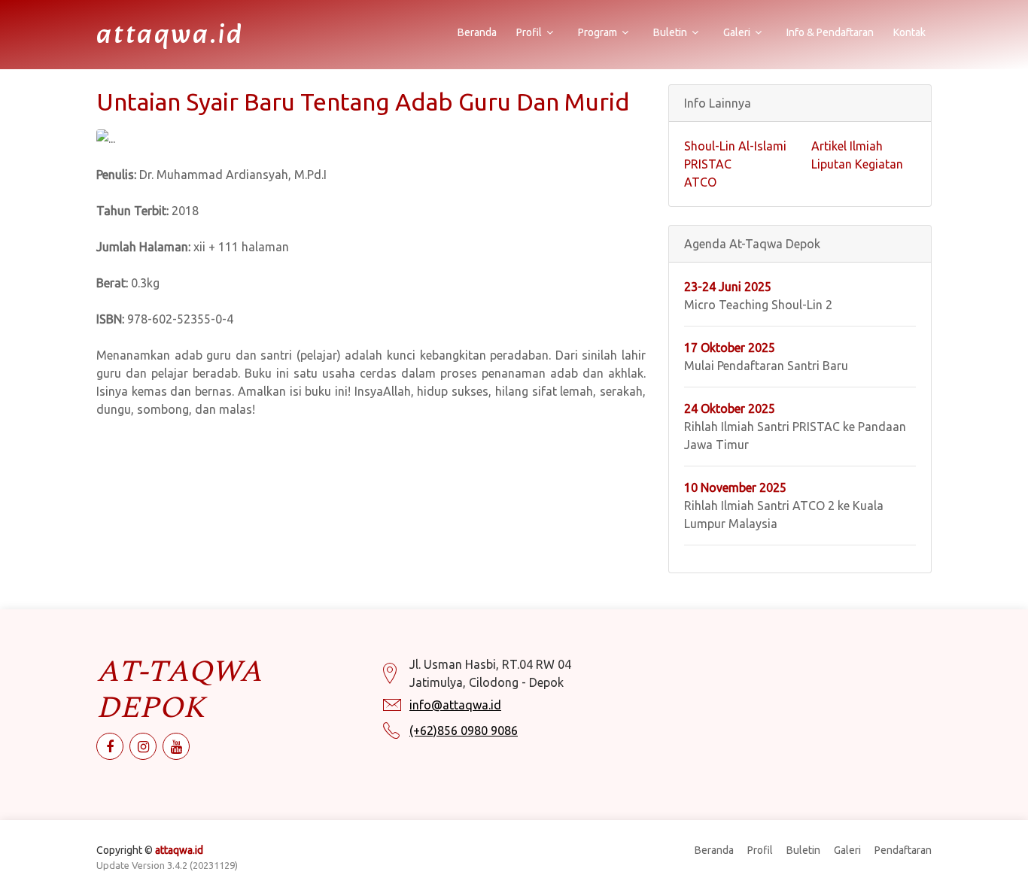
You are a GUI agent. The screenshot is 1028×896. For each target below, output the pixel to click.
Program (597, 32)
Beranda (477, 32)
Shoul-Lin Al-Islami (735, 146)
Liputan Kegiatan (857, 164)
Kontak (909, 32)
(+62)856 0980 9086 (463, 730)
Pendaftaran (903, 850)
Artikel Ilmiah (847, 146)
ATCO (700, 182)
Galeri (736, 32)
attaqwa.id (170, 36)
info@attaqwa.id (455, 705)
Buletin (670, 32)
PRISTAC (707, 164)
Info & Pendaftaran (830, 32)
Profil (529, 32)
